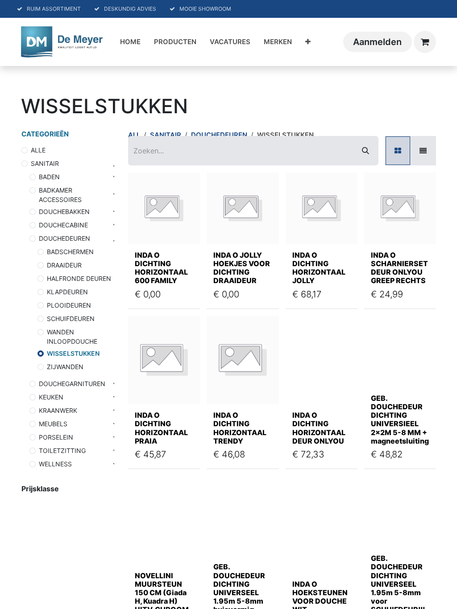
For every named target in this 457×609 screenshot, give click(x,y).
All (134, 135)
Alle (38, 150)
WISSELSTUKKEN (73, 353)
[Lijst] (423, 150)
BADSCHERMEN (70, 251)
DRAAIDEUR (64, 265)
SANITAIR (45, 163)
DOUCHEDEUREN (64, 238)
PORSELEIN (56, 437)
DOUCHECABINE (63, 225)
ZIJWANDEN (65, 366)
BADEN (49, 177)
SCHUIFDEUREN (71, 318)
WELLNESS (55, 464)
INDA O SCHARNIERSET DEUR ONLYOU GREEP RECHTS (399, 268)
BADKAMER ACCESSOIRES (60, 194)
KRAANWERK (58, 410)
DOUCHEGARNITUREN (72, 383)
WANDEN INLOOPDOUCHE (72, 336)
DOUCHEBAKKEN (64, 211)
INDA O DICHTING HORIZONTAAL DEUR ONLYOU (318, 428)
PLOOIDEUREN (69, 305)
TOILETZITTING (62, 450)
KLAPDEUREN (67, 292)
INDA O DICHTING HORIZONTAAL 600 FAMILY (161, 268)
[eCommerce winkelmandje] (425, 42)
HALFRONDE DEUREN (79, 278)
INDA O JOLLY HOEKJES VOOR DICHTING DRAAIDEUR (241, 268)
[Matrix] (398, 150)
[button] (145, 226)
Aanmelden (377, 42)
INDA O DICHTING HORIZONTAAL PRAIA (161, 428)
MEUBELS (53, 424)
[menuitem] (130, 42)
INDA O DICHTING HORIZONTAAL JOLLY (318, 268)
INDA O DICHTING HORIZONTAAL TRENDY (239, 428)
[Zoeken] (365, 150)
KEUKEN (51, 397)
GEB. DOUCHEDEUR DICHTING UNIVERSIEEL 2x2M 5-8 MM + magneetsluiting (400, 419)
